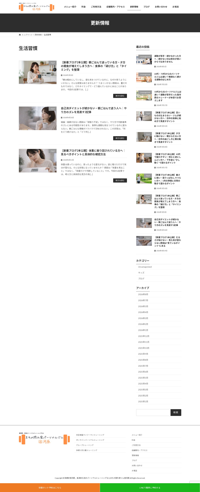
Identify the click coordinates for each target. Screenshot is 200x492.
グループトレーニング (85, 445)
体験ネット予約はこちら (50, 487)
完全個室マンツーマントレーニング (90, 435)
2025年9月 (143, 354)
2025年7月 (143, 365)
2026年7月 (143, 300)
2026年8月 (143, 294)
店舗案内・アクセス (139, 450)
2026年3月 (143, 318)
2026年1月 (143, 330)
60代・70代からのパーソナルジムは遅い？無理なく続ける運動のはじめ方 (167, 77)
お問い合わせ (137, 466)
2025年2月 (143, 395)
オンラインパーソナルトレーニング (90, 440)
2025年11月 (143, 342)
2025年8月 (143, 360)
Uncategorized (145, 266)
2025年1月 (143, 401)
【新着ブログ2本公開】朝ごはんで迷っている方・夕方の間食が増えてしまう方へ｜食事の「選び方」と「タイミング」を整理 (94, 66)
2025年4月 (143, 383)
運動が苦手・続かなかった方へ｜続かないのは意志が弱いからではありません (167, 59)
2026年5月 (143, 306)
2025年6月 (143, 371)
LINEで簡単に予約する (150, 487)
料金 (133, 440)
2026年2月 (143, 324)
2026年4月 (143, 312)
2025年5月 (143, 377)
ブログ (141, 278)
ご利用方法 (136, 445)
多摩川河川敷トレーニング (86, 450)
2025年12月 (143, 336)
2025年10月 (143, 348)
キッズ (141, 272)
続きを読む (120, 96)
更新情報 (135, 455)
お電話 (134, 471)
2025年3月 (143, 389)
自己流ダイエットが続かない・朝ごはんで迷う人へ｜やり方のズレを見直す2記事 (167, 222)
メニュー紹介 (137, 435)
